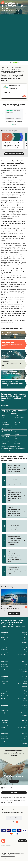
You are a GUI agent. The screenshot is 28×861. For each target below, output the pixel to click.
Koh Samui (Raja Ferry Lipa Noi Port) (10, 69)
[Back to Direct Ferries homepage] (9, 2)
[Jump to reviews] (14, 62)
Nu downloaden (14, 781)
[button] (14, 468)
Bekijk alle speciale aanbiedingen (14, 153)
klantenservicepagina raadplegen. (8, 856)
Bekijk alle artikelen (14, 613)
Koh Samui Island (16, 67)
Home (2, 67)
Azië (8, 67)
